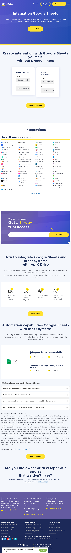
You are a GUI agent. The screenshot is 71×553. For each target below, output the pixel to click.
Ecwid (5, 180)
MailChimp (40, 145)
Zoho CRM (58, 180)
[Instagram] (13, 539)
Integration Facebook (8, 526)
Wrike (56, 178)
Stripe (56, 147)
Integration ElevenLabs (32, 530)
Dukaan (5, 178)
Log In (45, 4)
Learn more (21, 551)
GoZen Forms (24, 152)
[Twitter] (15, 539)
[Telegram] (5, 539)
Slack (56, 145)
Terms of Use (53, 524)
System (18, 76)
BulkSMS (5, 161)
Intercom (23, 176)
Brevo (5, 159)
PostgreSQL (41, 176)
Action (18, 85)
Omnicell (40, 168)
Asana (5, 154)
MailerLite (40, 147)
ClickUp (5, 166)
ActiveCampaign (8, 145)
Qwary (39, 180)
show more (4, 533)
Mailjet (39, 152)
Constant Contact (9, 168)
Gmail (22, 147)
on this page (43, 482)
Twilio (56, 159)
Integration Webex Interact (33, 527)
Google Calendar (25, 161)
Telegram (57, 149)
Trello (56, 156)
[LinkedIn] (10, 539)
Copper (5, 173)
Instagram (23, 173)
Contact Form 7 (8, 171)
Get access (59, 235)
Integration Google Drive (8, 529)
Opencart (40, 171)
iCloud (22, 185)
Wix (56, 171)
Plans (50, 529)
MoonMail (40, 159)
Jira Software (59, 183)
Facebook (40, 185)
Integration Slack (6, 530)
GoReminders (24, 149)
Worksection (58, 176)
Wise (56, 168)
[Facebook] (2, 539)
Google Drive (24, 166)
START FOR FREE (35, 456)
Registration (59, 4)
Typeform (58, 161)
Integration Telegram (7, 527)
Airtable (5, 152)
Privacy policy (53, 526)
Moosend (40, 161)
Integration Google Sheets (9, 524)
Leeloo (39, 142)
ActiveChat (6, 147)
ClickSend (6, 164)
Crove (5, 176)
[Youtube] (8, 539)
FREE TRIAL (35, 29)
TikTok (56, 152)
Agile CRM (6, 149)
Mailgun (39, 149)
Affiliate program (54, 527)
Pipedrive (40, 173)
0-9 (58, 538)
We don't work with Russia (57, 530)
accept (43, 550)
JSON (22, 178)
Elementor (40, 183)
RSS (4, 185)
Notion (39, 166)
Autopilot (6, 156)
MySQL (39, 164)
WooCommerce (59, 173)
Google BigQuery (25, 159)
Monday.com (41, 156)
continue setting (35, 105)
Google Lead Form (26, 168)
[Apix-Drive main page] (7, 4)
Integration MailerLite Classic (34, 529)
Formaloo (23, 142)
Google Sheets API (23, 449)
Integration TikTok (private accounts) (33, 525)
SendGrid (57, 142)
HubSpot (23, 171)
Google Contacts (25, 164)
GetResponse (24, 145)
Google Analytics (25, 156)
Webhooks (58, 166)
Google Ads (24, 154)
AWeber (5, 142)
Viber (56, 164)
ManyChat (40, 154)
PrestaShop (41, 178)
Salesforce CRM (8, 189)
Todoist (57, 154)
